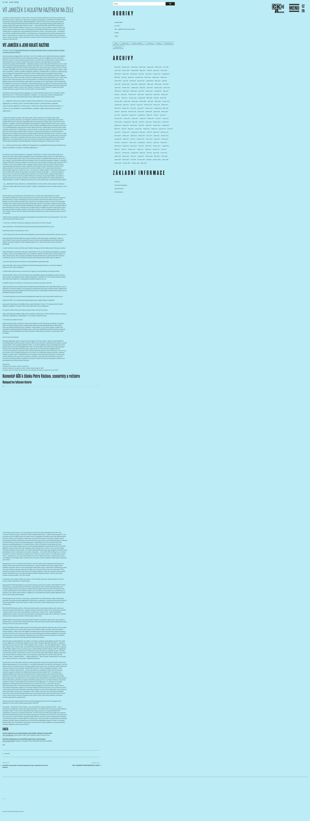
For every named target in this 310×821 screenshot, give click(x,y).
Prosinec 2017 (132, 115)
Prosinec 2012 (132, 142)
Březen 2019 (125, 108)
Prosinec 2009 (149, 156)
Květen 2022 (117, 91)
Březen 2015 (162, 129)
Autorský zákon (118, 22)
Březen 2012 (133, 146)
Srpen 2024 (131, 77)
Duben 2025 (125, 74)
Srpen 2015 (131, 129)
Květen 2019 (164, 104)
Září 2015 (123, 129)
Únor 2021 (117, 98)
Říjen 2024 (117, 77)
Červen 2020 (127, 101)
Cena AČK (117, 26)
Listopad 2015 (165, 125)
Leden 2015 (117, 132)
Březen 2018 (164, 111)
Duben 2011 (148, 149)
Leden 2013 (124, 142)
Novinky (7, 753)
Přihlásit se (117, 181)
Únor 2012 (141, 146)
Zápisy (116, 36)
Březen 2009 (125, 159)
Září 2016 (141, 122)
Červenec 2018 (132, 111)
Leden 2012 (148, 146)
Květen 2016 (117, 125)
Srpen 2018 (124, 111)
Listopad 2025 (134, 70)
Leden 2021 (124, 98)
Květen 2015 (146, 129)
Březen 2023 (158, 84)
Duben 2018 (156, 111)
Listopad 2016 (127, 122)
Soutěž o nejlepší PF (137, 43)
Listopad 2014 (134, 132)
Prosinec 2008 (141, 159)
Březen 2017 (150, 118)
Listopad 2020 (141, 98)
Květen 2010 (117, 156)
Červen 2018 (140, 111)
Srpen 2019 (140, 104)
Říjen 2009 (157, 156)
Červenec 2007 (126, 163)
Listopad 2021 (158, 91)
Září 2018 (116, 111)
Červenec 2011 (132, 149)
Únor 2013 (117, 142)
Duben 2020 (135, 101)
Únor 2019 (133, 108)
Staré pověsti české (8, 741)
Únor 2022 (141, 91)
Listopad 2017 (141, 115)
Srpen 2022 (150, 87)
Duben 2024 (163, 77)
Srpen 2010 (156, 152)
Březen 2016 (133, 125)
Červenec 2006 (136, 163)
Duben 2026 (150, 67)
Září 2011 (123, 149)
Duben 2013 (157, 139)
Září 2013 (132, 139)
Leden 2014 (156, 135)
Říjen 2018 (165, 108)
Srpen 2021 (124, 94)
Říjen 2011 (117, 149)
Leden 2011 (117, 152)
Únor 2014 (149, 135)
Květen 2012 (117, 146)
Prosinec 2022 (125, 87)
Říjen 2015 (117, 129)
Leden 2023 (117, 87)
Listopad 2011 (165, 146)
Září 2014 (149, 132)
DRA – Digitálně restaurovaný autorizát (124, 29)
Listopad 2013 (118, 139)
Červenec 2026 (126, 67)
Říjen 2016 (135, 122)
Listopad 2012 (141, 142)
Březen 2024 (117, 81)
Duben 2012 (125, 146)
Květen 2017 (135, 118)
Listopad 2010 (134, 152)
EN (303, 11)
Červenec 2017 (118, 118)
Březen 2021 (164, 94)
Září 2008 (148, 159)
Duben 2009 (117, 159)
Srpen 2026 (117, 67)
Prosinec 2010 (125, 152)
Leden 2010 (141, 156)
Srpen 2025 (156, 70)
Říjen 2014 (142, 132)
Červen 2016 (165, 122)
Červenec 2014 (164, 132)
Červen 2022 (166, 87)
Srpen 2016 (149, 122)
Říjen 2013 (126, 139)
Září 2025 (149, 70)
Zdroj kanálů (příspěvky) (120, 185)
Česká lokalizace (118, 192)
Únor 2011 (164, 149)
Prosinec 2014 (125, 132)
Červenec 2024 (139, 77)
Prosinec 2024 (156, 74)
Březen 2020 (143, 101)
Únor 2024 (125, 81)
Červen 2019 (156, 104)
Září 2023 (164, 81)
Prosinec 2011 (156, 146)
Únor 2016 (141, 125)
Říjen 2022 (142, 87)
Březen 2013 (165, 139)
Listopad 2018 (157, 108)
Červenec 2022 (158, 87)
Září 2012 (149, 142)
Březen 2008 (117, 163)
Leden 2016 (148, 125)
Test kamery (150, 43)
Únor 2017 (158, 118)
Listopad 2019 (118, 104)
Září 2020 (156, 98)
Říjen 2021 (166, 91)
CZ (303, 6)
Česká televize (168, 43)
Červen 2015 (138, 129)
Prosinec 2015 (156, 125)
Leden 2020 (158, 101)
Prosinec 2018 (148, 108)
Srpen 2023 (117, 84)
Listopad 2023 (149, 81)
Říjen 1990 (144, 163)
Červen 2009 (164, 156)
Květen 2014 (125, 135)
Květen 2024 (155, 77)
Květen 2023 (142, 84)
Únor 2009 (133, 159)
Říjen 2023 (157, 81)
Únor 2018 (117, 115)
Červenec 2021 (132, 94)
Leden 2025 (148, 74)
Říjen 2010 (142, 152)
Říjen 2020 (149, 98)
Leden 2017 (166, 118)
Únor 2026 (165, 67)
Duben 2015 (154, 129)
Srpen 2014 (156, 132)
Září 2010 (149, 152)
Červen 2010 (164, 152)
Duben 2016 (125, 125)
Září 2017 (156, 115)
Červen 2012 (164, 142)
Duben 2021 (156, 94)
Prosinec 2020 (132, 98)
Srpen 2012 (156, 142)
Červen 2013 (149, 139)
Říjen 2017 (149, 115)
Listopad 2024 (165, 74)
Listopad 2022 (134, 87)
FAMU (116, 43)
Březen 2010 (125, 156)
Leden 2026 (117, 70)
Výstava (159, 43)
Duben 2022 (125, 91)
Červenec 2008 (156, 159)
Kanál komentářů (119, 188)
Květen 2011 (140, 149)
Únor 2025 (141, 74)
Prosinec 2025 (125, 70)
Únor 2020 (150, 101)
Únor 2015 (170, 129)
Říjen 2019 (126, 104)
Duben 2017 (143, 118)
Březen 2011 (156, 149)
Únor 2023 (165, 84)
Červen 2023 (134, 84)
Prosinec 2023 (141, 81)
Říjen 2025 (142, 70)
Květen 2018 (148, 111)
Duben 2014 (133, 135)
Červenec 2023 (126, 84)
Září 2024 (123, 77)
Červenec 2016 (157, 122)
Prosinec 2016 (118, 122)
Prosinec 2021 (149, 91)
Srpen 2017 (163, 115)
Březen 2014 (141, 135)
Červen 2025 (164, 70)
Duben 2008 (165, 159)
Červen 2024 (147, 77)
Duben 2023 (150, 84)
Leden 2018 (124, 115)
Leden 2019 (140, 108)
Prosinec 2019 (166, 101)
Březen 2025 (133, 74)
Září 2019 (132, 104)
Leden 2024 (133, 81)
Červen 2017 (127, 118)
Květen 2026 (142, 67)
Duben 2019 (117, 108)
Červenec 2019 (148, 104)
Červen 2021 (140, 94)
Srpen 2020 (163, 98)
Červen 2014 (117, 135)
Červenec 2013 (141, 139)
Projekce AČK (124, 43)
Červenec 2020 (118, 101)
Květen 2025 (117, 74)
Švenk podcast (118, 47)
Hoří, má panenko (8, 735)
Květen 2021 (148, 94)
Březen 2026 (158, 67)
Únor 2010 (133, 156)
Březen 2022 (133, 91)
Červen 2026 (134, 67)
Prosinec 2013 (164, 135)
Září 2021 (116, 94)
